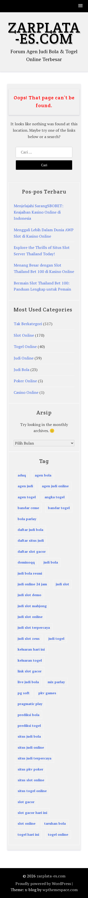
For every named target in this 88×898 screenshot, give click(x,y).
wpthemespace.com (60, 889)
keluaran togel (30, 660)
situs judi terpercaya (34, 758)
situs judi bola (29, 736)
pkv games (47, 693)
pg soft (24, 693)
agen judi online (55, 486)
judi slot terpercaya (34, 627)
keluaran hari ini (31, 649)
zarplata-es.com (44, 33)
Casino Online (26, 392)
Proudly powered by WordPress (43, 883)
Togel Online (25, 346)
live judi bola (28, 682)
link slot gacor (30, 671)
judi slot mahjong (32, 605)
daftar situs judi (31, 540)
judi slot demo (29, 594)
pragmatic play (30, 703)
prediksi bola (28, 714)
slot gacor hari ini (32, 812)
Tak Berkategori (28, 323)
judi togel (56, 638)
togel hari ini (28, 834)
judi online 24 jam (32, 584)
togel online (58, 834)
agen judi (25, 486)
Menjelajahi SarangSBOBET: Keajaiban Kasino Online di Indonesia (38, 212)
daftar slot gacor (32, 551)
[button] (81, 6)
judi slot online (30, 616)
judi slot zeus (29, 638)
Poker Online (25, 381)
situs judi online (31, 747)
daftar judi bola (30, 529)
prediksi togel (29, 725)
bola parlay (27, 518)
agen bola (43, 475)
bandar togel (59, 507)
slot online (26, 823)
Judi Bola (21, 369)
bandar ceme (28, 507)
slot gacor (26, 801)
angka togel (54, 497)
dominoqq (26, 562)
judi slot (62, 584)
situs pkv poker (30, 769)
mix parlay (56, 682)
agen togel (27, 497)
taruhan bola (55, 823)
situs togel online (32, 790)
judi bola (51, 562)
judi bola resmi (30, 573)
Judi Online (23, 358)
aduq (22, 475)
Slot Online (24, 335)
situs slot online (31, 780)
